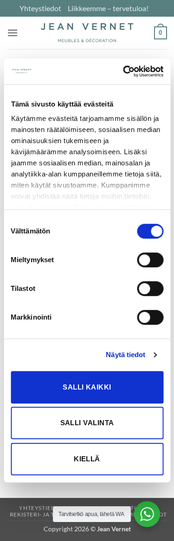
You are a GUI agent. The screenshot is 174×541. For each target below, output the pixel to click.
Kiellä (87, 459)
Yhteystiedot (40, 8)
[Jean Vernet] (87, 32)
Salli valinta (87, 423)
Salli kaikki (87, 387)
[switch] (150, 259)
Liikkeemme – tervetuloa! (108, 8)
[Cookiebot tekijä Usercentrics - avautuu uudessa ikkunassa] (123, 71)
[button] (12, 32)
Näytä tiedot (125, 355)
